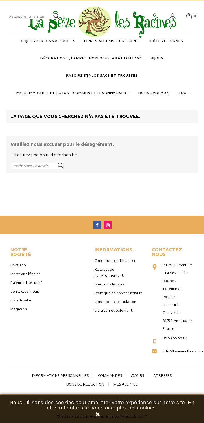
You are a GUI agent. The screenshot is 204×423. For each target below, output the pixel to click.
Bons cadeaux (153, 93)
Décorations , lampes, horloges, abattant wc (91, 58)
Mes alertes (125, 384)
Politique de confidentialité (119, 293)
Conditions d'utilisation (115, 260)
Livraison (18, 265)
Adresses (162, 375)
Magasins (18, 309)
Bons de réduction (85, 384)
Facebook (97, 225)
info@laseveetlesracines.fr (178, 351)
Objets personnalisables (48, 41)
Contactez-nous (24, 291)
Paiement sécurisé (26, 282)
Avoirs (137, 375)
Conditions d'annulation (116, 302)
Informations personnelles (60, 375)
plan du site (20, 300)
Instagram (108, 225)
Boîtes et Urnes (166, 41)
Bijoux (157, 58)
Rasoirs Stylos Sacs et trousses (102, 75)
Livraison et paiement (114, 310)
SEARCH (56, 16)
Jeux (182, 93)
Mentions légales (25, 274)
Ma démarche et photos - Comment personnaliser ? (72, 93)
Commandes (110, 375)
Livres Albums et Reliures (112, 41)
